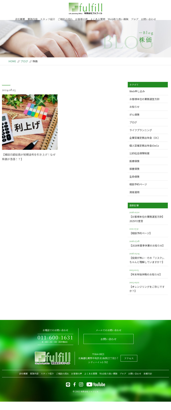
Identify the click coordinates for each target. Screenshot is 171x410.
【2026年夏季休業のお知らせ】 (147, 243)
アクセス (129, 358)
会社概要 (20, 19)
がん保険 (134, 114)
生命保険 (134, 176)
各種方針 (147, 373)
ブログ (134, 19)
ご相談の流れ (65, 19)
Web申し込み (137, 91)
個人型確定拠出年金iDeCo (144, 145)
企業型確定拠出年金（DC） (144, 137)
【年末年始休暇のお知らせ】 (145, 272)
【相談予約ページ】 (140, 231)
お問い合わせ (148, 19)
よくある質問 (97, 19)
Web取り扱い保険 (118, 19)
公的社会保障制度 (139, 153)
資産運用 (134, 192)
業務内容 (33, 19)
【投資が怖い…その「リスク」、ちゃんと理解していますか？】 (147, 258)
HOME (12, 61)
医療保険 (134, 161)
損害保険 (134, 168)
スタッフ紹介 (47, 19)
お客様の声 (81, 19)
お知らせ (134, 106)
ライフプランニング (140, 130)
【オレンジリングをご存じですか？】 (146, 287)
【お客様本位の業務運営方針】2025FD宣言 (146, 217)
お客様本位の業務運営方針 (144, 99)
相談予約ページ (138, 184)
